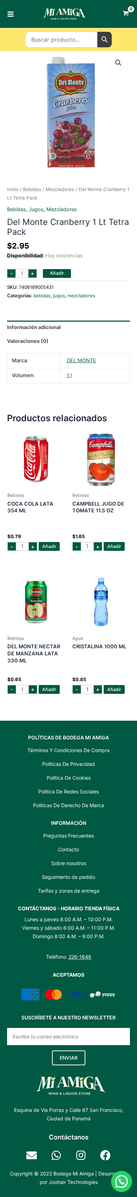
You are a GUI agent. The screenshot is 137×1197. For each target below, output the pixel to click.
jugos (36, 209)
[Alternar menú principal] (11, 14)
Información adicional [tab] (34, 327)
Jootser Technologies (73, 1182)
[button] (118, 62)
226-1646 (79, 957)
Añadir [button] (49, 546)
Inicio (13, 189)
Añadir (57, 273)
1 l (69, 375)
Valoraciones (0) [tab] (27, 341)
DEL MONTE (81, 360)
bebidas (32, 189)
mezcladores (60, 189)
